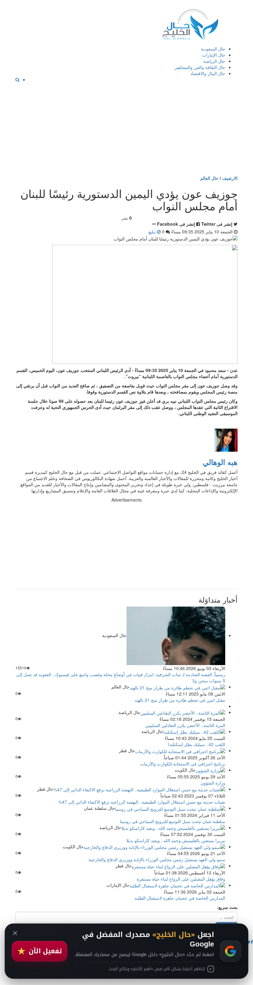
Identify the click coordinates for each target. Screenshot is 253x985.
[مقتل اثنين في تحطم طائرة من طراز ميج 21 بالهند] (177, 687)
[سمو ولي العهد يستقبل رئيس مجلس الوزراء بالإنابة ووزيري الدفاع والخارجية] (154, 846)
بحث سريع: (227, 907)
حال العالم (209, 178)
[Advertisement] (126, 129)
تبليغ (152, 231)
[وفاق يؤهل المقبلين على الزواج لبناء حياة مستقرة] (178, 865)
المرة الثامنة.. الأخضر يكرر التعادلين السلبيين (185, 725)
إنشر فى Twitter (216, 224)
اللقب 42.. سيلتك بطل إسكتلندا (196, 744)
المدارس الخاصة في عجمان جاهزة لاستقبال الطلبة (180, 898)
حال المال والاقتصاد (207, 73)
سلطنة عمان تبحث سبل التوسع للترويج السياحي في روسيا (172, 821)
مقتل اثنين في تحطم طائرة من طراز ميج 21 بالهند (180, 700)
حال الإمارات (213, 55)
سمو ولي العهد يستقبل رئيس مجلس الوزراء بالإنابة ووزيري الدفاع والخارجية (157, 859)
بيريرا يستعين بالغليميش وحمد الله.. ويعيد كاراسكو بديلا (175, 840)
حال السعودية (213, 49)
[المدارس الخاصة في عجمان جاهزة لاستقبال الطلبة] (177, 885)
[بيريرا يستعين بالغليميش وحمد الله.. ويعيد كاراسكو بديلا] (173, 827)
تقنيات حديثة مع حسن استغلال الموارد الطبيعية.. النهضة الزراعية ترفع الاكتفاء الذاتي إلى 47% (141, 802)
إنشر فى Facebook (176, 224)
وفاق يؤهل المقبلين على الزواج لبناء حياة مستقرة (181, 879)
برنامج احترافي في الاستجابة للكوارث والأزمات (182, 764)
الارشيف (230, 178)
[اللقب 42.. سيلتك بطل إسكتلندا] (194, 731)
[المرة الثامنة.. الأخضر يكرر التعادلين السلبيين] (182, 712)
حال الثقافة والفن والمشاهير (200, 67)
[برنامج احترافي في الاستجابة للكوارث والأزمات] (180, 750)
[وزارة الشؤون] (210, 770)
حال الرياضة (214, 61)
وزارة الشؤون (213, 783)
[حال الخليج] (190, 23)
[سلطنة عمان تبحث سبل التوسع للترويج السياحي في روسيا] (170, 808)
